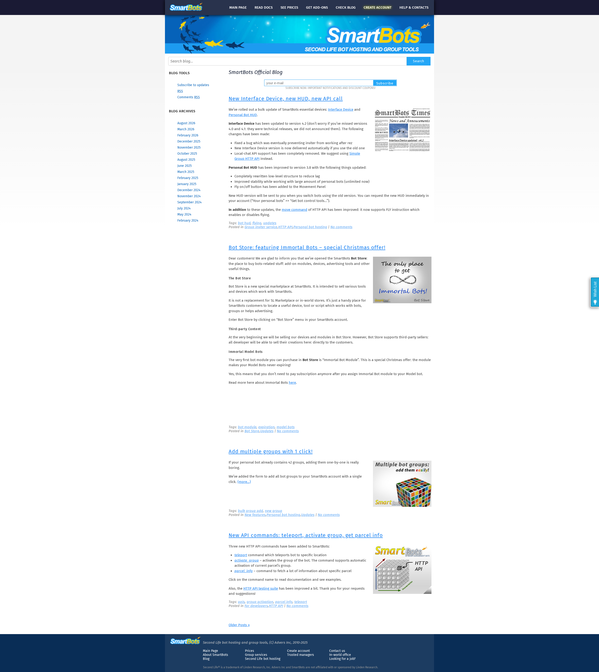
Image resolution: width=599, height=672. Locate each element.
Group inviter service (261, 227)
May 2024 (184, 214)
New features (255, 515)
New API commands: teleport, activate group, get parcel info (306, 535)
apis (241, 602)
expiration (266, 427)
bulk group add (250, 511)
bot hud (244, 223)
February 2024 (187, 221)
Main (238, 7)
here (292, 382)
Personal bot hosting (310, 227)
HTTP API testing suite (260, 588)
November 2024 (189, 196)
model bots (286, 427)
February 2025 (187, 178)
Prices (249, 651)
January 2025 (186, 184)
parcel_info (243, 571)
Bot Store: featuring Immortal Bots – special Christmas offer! (307, 247)
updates (269, 223)
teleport (240, 555)
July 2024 (183, 208)
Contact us (337, 651)
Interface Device (340, 109)
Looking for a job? (342, 659)
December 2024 (188, 190)
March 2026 (185, 129)
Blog (206, 659)
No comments (341, 227)
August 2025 (186, 160)
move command (294, 210)
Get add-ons (317, 7)
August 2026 (186, 123)
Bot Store (252, 431)
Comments (188, 97)
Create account (298, 651)
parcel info (283, 602)
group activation (260, 602)
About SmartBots (215, 655)
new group (273, 511)
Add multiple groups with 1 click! (271, 451)
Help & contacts (413, 7)
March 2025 (185, 172)
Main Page (210, 651)
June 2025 (184, 166)
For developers (256, 606)
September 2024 (189, 202)
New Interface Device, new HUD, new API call (286, 98)
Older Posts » (239, 625)
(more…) (244, 482)
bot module (247, 427)
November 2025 (189, 148)
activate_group (246, 560)
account (377, 7)
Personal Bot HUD (243, 115)
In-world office (340, 655)
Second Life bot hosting (262, 659)
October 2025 (187, 154)
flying (256, 223)
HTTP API (285, 227)
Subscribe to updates (193, 85)
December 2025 (188, 141)
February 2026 (187, 135)
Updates (267, 431)
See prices (289, 7)
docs (264, 7)
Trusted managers (300, 655)
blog (346, 7)
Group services (256, 655)
